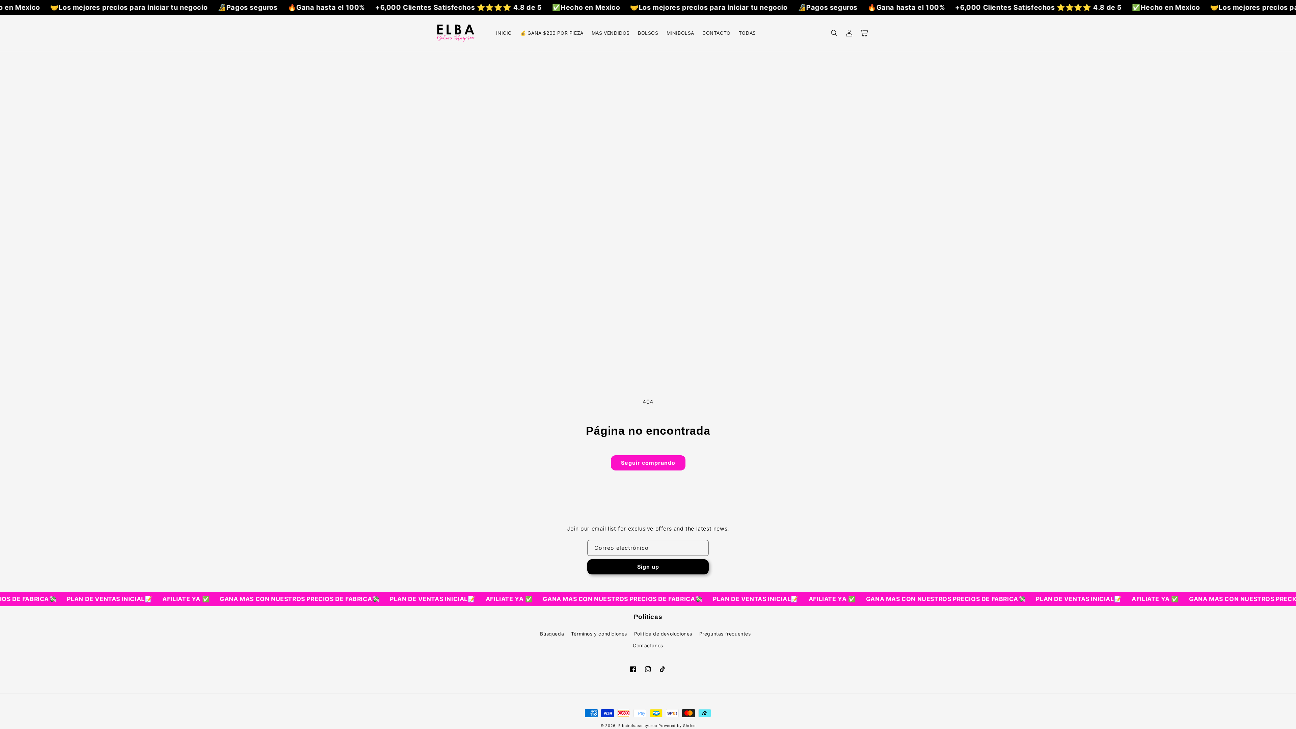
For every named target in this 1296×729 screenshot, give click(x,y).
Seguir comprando (648, 462)
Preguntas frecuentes (725, 634)
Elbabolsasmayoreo (637, 725)
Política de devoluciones (663, 634)
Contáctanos (648, 645)
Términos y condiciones (599, 634)
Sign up (648, 566)
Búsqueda (552, 634)
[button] (834, 33)
